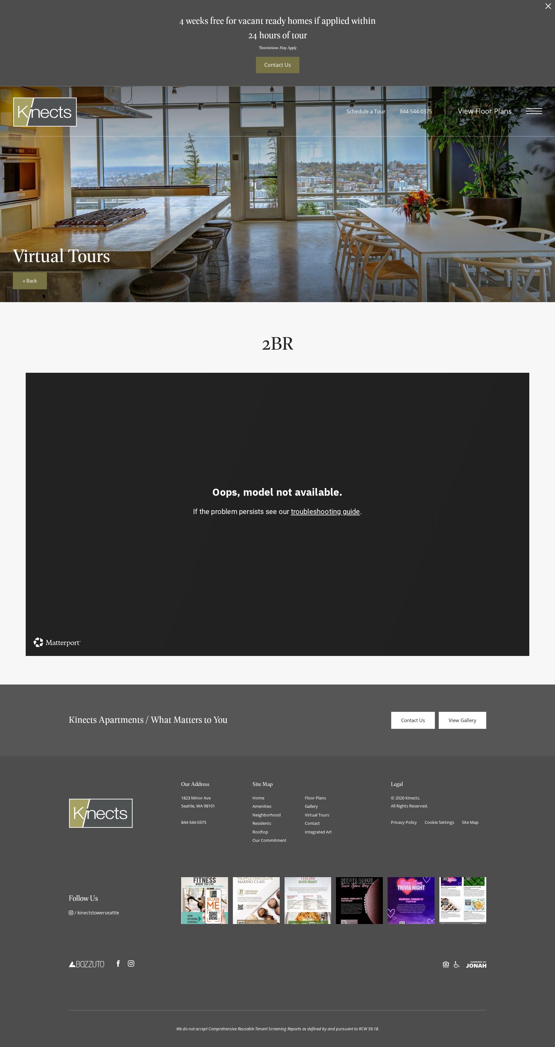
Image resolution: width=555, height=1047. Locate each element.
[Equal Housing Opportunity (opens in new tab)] (446, 964)
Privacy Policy (404, 822)
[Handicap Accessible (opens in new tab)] (457, 964)
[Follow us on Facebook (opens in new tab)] (118, 963)
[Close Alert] (548, 8)
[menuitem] (273, 798)
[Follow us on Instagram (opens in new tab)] (131, 963)
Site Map (470, 822)
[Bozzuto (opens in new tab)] (86, 964)
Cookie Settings (439, 822)
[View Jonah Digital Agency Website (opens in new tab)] (476, 964)
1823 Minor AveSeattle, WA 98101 (198, 802)
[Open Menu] (534, 111)
